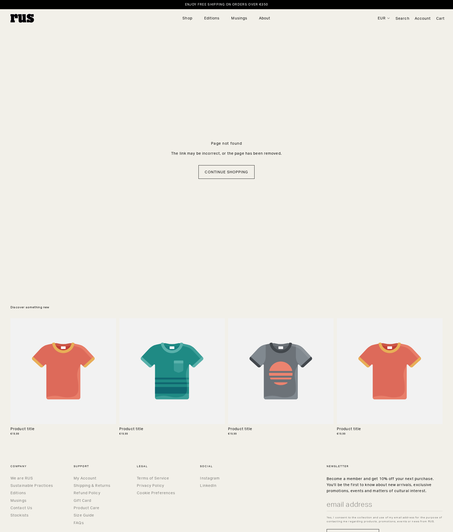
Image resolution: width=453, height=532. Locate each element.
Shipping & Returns (92, 485)
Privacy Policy (150, 485)
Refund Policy (87, 493)
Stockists (19, 515)
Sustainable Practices (31, 485)
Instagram (210, 478)
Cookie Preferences (156, 493)
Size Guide (84, 515)
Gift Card (82, 500)
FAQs (79, 522)
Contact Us (21, 507)
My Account (85, 478)
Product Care (86, 507)
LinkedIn (208, 485)
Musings (18, 500)
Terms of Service (153, 478)
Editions (18, 493)
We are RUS (21, 478)
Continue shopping (226, 172)
